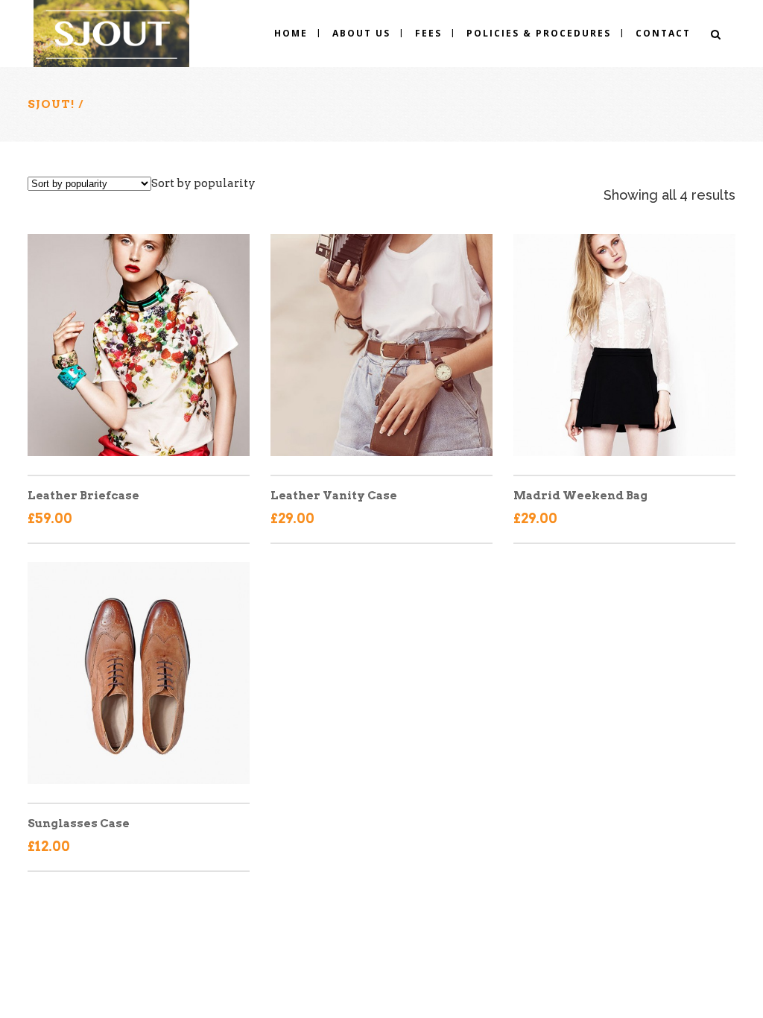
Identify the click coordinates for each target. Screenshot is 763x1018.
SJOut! (51, 104)
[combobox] (203, 183)
